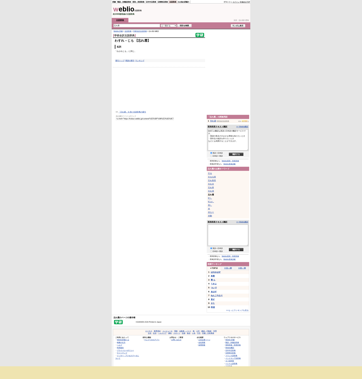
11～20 (228, 268)
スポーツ (176, 333)
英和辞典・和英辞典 (233, 345)
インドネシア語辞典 (233, 358)
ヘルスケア (162, 333)
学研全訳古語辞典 (140, 31)
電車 (176, 331)
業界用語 (157, 331)
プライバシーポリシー (125, 350)
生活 (154, 333)
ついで (214, 288)
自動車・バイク (185, 331)
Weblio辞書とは (123, 340)
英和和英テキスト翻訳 (217, 126)
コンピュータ (167, 331)
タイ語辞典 (229, 361)
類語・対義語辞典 (124, 2)
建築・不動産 (206, 331)
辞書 (114, 2)
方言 (199, 333)
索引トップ (120, 61)
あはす (214, 291)
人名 (193, 333)
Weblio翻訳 (229, 348)
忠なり (211, 212)
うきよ (214, 284)
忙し (210, 198)
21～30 (242, 268)
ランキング (139, 61)
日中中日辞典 (151, 2)
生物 (183, 333)
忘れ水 (211, 184)
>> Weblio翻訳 (242, 127)
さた (213, 303)
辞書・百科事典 (208, 333)
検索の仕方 (121, 342)
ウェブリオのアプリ (152, 340)
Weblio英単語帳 (229, 164)
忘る (210, 173)
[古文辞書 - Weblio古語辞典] (123, 11)
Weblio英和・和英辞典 (230, 161)
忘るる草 (212, 177)
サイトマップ (122, 353)
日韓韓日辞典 (163, 2)
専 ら (213, 280)
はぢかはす (216, 272)
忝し (210, 205)
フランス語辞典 (231, 356)
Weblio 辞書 (118, 31)
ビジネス (148, 331)
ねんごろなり (217, 295)
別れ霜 (213, 121)
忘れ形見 (212, 180)
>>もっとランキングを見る (237, 310)
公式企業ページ (204, 340)
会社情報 (201, 342)
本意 (213, 276)
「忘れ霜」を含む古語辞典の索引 (132, 112)
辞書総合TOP (245, 2)
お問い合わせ (176, 340)
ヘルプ (119, 345)
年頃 (213, 307)
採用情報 (201, 345)
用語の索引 (129, 61)
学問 (215, 331)
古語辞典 (172, 2)
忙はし (211, 202)
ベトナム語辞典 (231, 363)
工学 (198, 331)
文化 (149, 333)
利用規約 (120, 348)
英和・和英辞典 (138, 2)
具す (213, 299)
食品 (188, 333)
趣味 (170, 333)
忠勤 (210, 216)
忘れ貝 (211, 191)
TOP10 (214, 268)
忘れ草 (211, 187)
